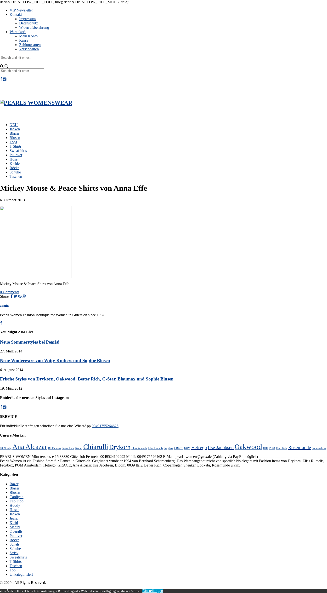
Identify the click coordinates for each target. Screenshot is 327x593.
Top (13, 570)
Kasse (23, 40)
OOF (265, 448)
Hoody (15, 505)
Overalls (16, 531)
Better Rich (68, 448)
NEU (14, 125)
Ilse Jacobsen (221, 447)
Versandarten (29, 49)
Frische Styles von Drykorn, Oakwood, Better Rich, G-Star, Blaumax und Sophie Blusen (87, 378)
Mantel (15, 527)
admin (4, 305)
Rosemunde (299, 447)
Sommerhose (319, 448)
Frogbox (168, 448)
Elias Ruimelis (139, 448)
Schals (14, 544)
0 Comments (9, 292)
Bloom (78, 448)
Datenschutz (28, 23)
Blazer (14, 133)
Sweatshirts (18, 151)
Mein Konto (28, 36)
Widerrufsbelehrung (34, 27)
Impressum (27, 19)
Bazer (14, 484)
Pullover (16, 155)
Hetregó (199, 447)
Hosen (14, 159)
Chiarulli (95, 446)
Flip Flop (16, 501)
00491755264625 (105, 426)
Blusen (15, 138)
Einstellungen (152, 591)
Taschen (16, 176)
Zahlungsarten (30, 45)
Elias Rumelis (155, 448)
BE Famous (54, 448)
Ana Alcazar (29, 446)
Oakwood (248, 446)
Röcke (14, 168)
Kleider (15, 163)
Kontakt (16, 14)
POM (272, 448)
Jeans (14, 518)
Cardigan (16, 497)
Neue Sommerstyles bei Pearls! (29, 342)
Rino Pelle (281, 448)
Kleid (14, 523)
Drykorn (119, 446)
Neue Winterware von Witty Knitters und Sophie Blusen (55, 360)
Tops (13, 142)
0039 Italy (5, 448)
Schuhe (15, 172)
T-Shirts (16, 146)
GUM (187, 448)
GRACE (178, 448)
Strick (14, 553)
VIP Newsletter (21, 10)
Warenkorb (18, 32)
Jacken (15, 129)
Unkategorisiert (21, 574)
